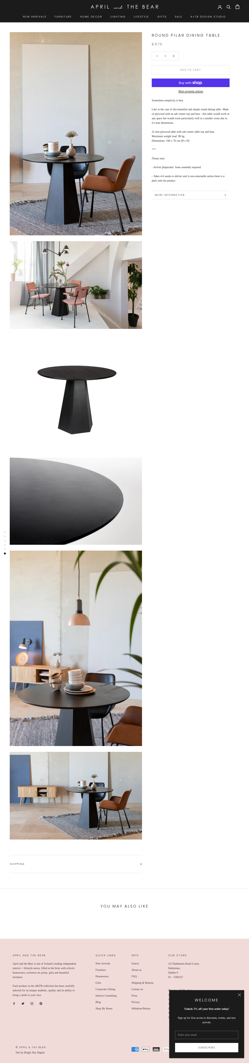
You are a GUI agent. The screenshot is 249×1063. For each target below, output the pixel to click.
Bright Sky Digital (34, 1052)
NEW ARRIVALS (34, 17)
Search (135, 963)
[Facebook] (14, 1003)
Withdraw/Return (141, 1008)
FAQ (134, 976)
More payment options (190, 91)
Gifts (98, 982)
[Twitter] (23, 1003)
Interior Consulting (106, 995)
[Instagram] (32, 1003)
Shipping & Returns (142, 982)
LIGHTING (118, 17)
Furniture (101, 970)
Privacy (136, 1002)
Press (134, 995)
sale (178, 17)
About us (136, 970)
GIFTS (162, 17)
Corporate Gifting (105, 989)
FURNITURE (63, 17)
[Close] (239, 995)
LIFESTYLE (141, 17)
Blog (98, 1002)
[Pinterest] (40, 1003)
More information (170, 195)
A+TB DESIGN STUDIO (208, 17)
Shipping (17, 864)
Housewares (102, 976)
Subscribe (206, 1047)
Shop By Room (104, 1008)
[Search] (229, 7)
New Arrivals (103, 963)
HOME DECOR (91, 17)
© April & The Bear (31, 1047)
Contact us (137, 989)
